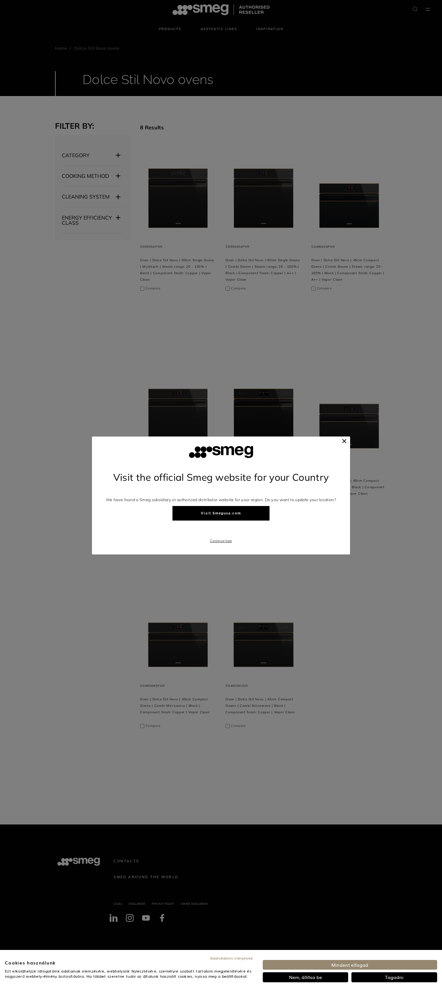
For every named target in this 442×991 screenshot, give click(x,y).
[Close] (344, 441)
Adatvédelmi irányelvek (231, 958)
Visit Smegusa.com (221, 513)
